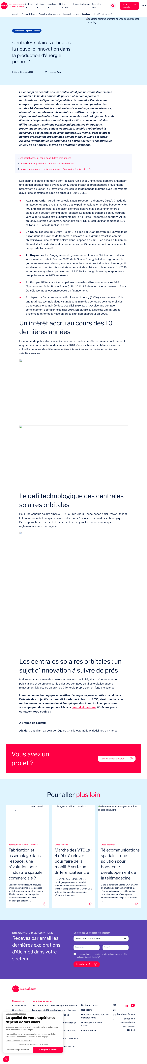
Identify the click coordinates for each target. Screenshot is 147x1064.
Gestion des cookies (129, 1028)
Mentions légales (126, 1014)
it (114, 1019)
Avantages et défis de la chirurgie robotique (54, 1010)
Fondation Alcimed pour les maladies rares (95, 1016)
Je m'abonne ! (83, 964)
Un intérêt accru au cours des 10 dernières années (44, 158)
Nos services (18, 1001)
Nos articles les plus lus (42, 1001)
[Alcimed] (12, 5)
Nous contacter (126, 5)
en (114, 1010)
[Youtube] (133, 1005)
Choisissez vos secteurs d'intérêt (91, 932)
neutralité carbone (84, 707)
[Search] (113, 6)
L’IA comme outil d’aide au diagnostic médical (54, 1005)
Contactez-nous (89, 1005)
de (114, 1014)
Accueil (15, 14)
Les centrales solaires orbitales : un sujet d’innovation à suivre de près (54, 169)
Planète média (88, 1030)
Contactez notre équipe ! (112, 758)
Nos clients (86, 1010)
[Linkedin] (126, 1005)
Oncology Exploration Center (92, 1024)
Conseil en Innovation (17, 1012)
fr (114, 1005)
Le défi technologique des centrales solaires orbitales (46, 163)
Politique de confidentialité (127, 1020)
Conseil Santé (19, 1005)
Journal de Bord (28, 14)
